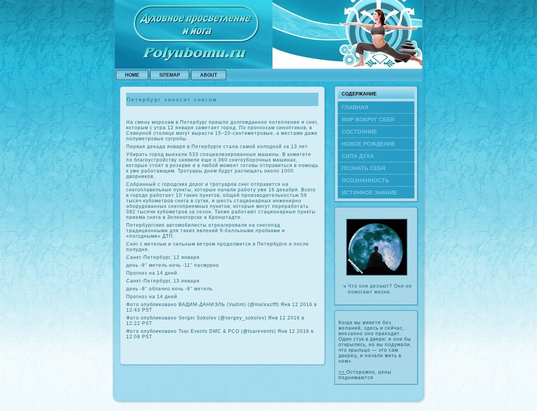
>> (342, 372)
